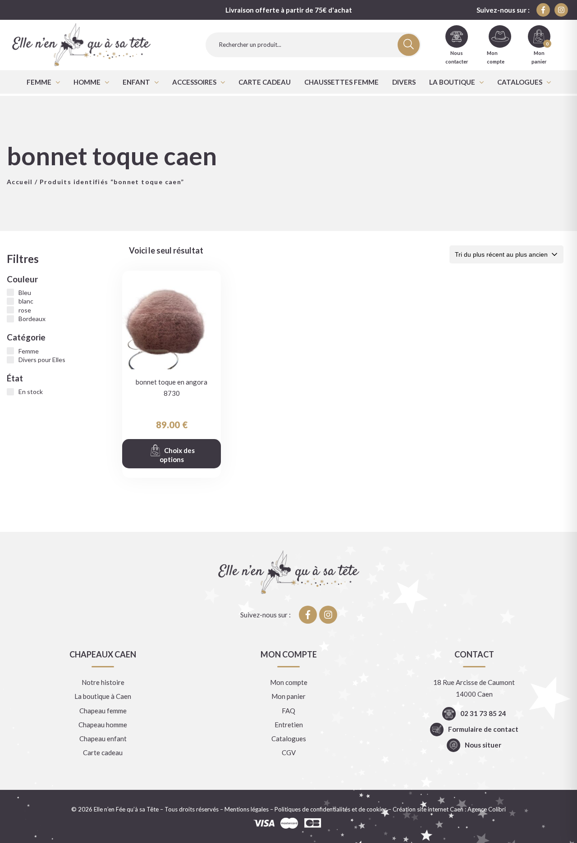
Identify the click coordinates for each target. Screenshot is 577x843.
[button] (43, 82)
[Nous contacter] (456, 36)
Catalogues (519, 82)
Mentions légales (246, 809)
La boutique (452, 82)
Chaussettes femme (341, 82)
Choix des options (177, 454)
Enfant (136, 82)
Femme (39, 82)
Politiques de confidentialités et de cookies (331, 809)
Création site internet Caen (428, 809)
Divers (404, 82)
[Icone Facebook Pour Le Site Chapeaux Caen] (543, 10)
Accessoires (194, 82)
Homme (87, 82)
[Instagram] (561, 10)
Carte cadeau (264, 82)
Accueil (20, 182)
